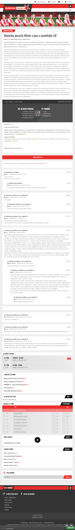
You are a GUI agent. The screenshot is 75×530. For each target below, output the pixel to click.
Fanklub (6, 510)
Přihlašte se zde (42, 163)
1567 (25, 378)
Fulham (10, 185)
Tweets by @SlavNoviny (9, 399)
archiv (67, 449)
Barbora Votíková (9, 130)
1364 (27, 384)
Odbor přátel (8, 500)
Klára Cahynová (29, 115)
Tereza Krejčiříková (15, 132)
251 (16, 453)
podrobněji (66, 404)
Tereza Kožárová (20, 134)
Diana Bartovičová (30, 130)
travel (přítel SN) (10, 341)
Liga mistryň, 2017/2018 (64, 101)
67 (18, 462)
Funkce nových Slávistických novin (11, 391)
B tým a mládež (7, 388)
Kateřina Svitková (28, 111)
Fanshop (6, 505)
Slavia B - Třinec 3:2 (8, 459)
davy (16, 299)
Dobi (6, 232)
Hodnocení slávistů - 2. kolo (10, 462)
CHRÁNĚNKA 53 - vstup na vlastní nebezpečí (14, 385)
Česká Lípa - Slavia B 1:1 (9, 465)
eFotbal (41, 517)
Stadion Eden (8, 507)
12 (15, 459)
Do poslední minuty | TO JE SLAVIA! (12, 443)
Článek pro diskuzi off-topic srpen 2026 (13, 378)
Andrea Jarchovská (40, 132)
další (68, 437)
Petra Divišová (60, 130)
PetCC (7, 174)
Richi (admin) (12, 263)
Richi (8, 39)
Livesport (34, 517)
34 (21, 456)
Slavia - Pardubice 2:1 (9, 453)
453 (22, 391)
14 (17, 465)
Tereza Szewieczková (62, 132)
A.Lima (7, 329)
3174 (22, 381)
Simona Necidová (9, 134)
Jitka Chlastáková (19, 130)
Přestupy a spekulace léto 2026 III (12, 381)
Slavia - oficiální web (10, 497)
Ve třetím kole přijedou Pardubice (12, 456)
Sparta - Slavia (18, 358)
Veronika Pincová (50, 130)
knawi (10, 206)
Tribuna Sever (8, 502)
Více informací (9, 528)
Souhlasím (70, 527)
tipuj (69, 358)
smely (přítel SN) (10, 317)
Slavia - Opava (17, 365)
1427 (13, 388)
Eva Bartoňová (40, 130)
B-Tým (6, 365)
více (68, 397)
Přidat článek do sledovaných (14, 148)
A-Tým (6, 358)
